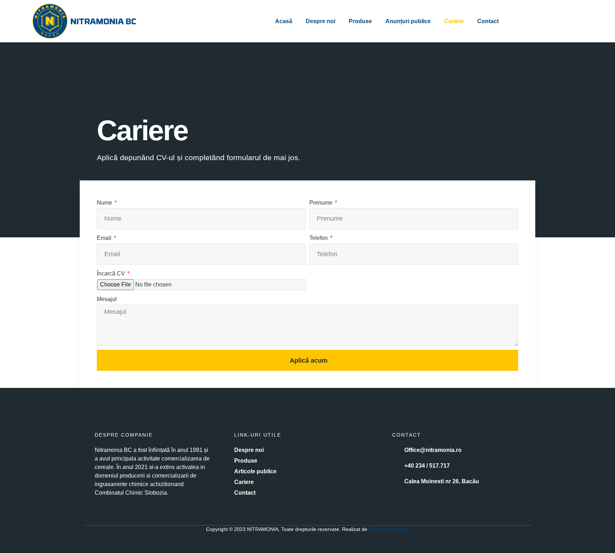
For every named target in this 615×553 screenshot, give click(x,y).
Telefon (319, 238)
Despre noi (320, 21)
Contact (488, 21)
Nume (105, 203)
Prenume (321, 203)
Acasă (283, 21)
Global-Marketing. (389, 529)
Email (105, 238)
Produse (360, 21)
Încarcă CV (111, 273)
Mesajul (107, 299)
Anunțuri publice (408, 21)
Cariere (454, 21)
